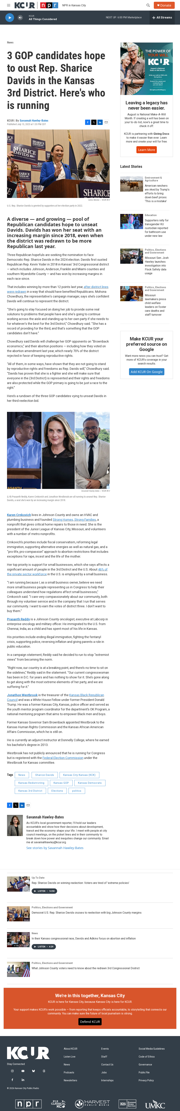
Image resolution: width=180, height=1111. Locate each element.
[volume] (20, 18)
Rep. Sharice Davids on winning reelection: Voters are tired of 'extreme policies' (80, 883)
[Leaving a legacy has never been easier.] (146, 69)
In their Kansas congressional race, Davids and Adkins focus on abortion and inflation (84, 938)
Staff (104, 1056)
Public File (144, 1072)
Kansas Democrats (90, 782)
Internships (107, 1080)
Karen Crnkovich (19, 515)
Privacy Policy (146, 1080)
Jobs (104, 1072)
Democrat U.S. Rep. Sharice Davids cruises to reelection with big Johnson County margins (87, 912)
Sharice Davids (44, 775)
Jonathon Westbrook (22, 695)
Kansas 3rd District (30, 790)
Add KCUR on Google (147, 372)
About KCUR (70, 1048)
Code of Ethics (147, 1056)
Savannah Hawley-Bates (34, 120)
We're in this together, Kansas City (90, 995)
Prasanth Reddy (18, 619)
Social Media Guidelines (152, 1048)
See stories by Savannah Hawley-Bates (54, 848)
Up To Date (38, 877)
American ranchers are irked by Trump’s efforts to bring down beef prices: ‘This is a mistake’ (157, 193)
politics (76, 790)
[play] (9, 18)
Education (151, 215)
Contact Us (107, 1064)
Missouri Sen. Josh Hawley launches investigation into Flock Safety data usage (157, 265)
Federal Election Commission (63, 758)
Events (105, 1048)
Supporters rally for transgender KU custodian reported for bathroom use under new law (157, 228)
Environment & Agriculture (153, 179)
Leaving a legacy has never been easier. (147, 105)
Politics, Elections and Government (155, 251)
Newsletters (70, 1080)
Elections (57, 790)
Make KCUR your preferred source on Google (146, 344)
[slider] (25, 17)
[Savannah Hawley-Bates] (15, 825)
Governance (145, 1064)
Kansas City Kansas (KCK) (79, 775)
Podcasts (69, 1072)
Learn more (146, 150)
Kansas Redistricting (31, 782)
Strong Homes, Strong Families (74, 519)
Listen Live (69, 1056)
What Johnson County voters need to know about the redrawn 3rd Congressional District (86, 968)
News (10, 42)
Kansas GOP (61, 782)
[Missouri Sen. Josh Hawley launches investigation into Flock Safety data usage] (131, 256)
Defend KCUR (90, 1022)
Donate (165, 5)
